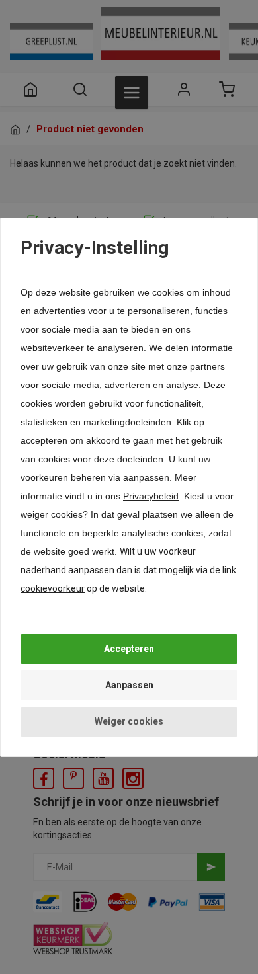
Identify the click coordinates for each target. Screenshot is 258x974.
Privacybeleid (151, 496)
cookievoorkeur (53, 588)
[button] (129, 649)
